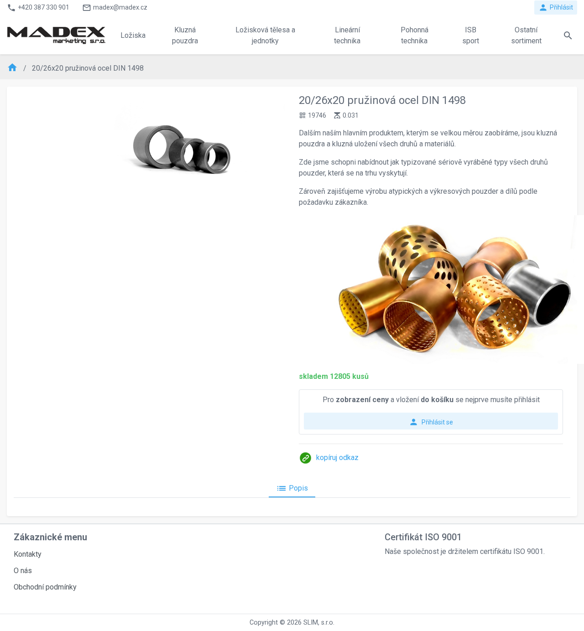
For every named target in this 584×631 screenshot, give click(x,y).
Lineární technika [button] (347, 35)
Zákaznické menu (50, 537)
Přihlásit (555, 7)
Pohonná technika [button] (414, 35)
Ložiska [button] (133, 35)
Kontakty (28, 554)
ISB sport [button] (470, 35)
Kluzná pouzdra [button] (185, 35)
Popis (292, 488)
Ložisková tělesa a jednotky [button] (265, 35)
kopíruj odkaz (337, 457)
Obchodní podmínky (45, 587)
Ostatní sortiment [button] (526, 35)
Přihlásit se (431, 422)
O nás (23, 570)
